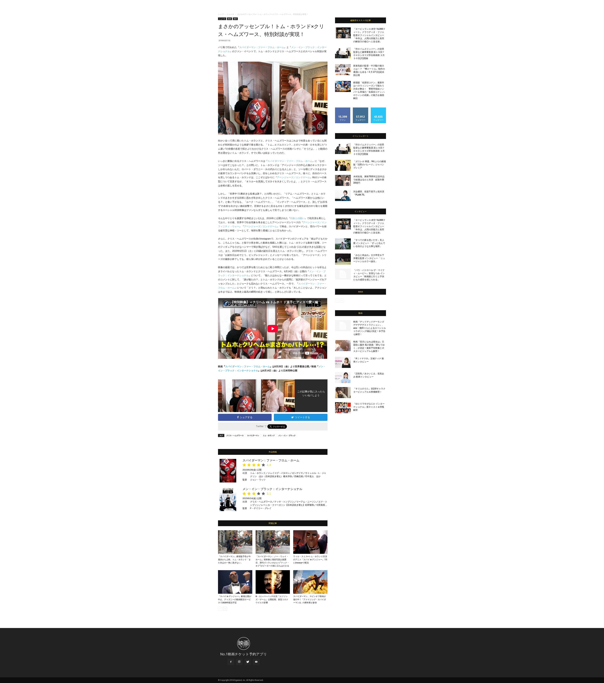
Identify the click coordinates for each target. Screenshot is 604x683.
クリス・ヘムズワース (235, 435)
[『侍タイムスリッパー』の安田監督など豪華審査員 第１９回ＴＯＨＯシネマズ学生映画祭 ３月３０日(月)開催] (343, 52)
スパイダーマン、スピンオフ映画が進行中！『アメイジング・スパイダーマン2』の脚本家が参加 (309, 599)
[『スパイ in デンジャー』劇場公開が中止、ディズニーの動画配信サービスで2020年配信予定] (235, 582)
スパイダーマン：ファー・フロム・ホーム (261, 47)
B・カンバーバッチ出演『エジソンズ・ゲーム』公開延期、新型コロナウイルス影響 (272, 599)
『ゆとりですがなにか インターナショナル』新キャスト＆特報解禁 (369, 406)
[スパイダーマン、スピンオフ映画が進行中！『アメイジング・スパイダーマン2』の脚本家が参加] (310, 582)
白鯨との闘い (297, 218)
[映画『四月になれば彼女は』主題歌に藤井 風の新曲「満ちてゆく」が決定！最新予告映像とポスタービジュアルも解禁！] (343, 345)
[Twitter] (248, 662)
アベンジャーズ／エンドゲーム (293, 177)
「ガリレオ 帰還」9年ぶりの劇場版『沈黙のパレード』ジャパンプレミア (369, 164)
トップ (221, 14)
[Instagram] (239, 662)
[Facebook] (231, 662)
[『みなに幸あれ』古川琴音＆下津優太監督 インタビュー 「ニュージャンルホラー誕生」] (343, 258)
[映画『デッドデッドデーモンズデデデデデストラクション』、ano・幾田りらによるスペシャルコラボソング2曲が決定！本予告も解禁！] (343, 325)
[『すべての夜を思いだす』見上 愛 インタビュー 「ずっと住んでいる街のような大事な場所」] (343, 243)
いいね (342, 108)
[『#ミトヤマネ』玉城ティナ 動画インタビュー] (343, 362)
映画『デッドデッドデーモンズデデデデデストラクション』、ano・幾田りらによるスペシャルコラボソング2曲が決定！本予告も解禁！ (369, 328)
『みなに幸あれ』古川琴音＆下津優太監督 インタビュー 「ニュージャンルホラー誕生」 (369, 258)
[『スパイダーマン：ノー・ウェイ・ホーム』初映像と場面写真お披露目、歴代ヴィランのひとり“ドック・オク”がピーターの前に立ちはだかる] (273, 542)
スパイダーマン (253, 435)
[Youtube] (256, 662)
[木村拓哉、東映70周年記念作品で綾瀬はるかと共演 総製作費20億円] (343, 180)
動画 (229, 19)
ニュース (230, 14)
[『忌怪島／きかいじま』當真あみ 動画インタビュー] (343, 377)
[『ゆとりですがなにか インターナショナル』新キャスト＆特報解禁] (343, 407)
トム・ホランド (269, 435)
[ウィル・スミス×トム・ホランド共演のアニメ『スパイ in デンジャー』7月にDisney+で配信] (310, 542)
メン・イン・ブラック (287, 435)
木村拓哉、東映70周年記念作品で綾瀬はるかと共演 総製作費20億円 (368, 179)
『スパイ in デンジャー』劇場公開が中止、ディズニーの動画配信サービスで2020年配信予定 (234, 599)
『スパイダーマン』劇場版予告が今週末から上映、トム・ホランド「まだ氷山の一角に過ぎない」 (234, 559)
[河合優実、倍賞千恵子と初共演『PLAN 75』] (343, 195)
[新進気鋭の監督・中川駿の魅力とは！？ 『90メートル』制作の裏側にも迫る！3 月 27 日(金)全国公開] (343, 69)
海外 (235, 19)
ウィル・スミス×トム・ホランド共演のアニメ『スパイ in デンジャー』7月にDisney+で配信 (310, 559)
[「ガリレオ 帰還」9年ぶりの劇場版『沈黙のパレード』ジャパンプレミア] (343, 165)
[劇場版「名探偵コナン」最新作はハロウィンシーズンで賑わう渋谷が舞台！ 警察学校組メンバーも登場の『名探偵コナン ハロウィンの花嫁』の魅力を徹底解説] (343, 86)
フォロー (360, 108)
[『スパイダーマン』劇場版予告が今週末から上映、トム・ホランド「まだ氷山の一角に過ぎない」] (235, 542)
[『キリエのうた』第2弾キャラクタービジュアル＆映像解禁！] (343, 392)
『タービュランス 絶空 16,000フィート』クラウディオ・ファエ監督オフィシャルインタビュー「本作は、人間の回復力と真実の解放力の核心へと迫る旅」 (369, 35)
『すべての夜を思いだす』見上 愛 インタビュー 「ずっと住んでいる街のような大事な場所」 (369, 243)
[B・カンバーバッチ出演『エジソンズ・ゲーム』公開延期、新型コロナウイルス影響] (273, 582)
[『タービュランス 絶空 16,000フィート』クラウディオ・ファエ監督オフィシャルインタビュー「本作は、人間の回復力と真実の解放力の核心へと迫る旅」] (343, 32)
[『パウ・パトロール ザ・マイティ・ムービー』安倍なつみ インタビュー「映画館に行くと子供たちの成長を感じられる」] (343, 274)
